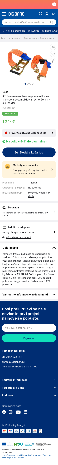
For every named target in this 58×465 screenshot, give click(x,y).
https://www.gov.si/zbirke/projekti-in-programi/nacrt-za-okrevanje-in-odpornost (27, 456)
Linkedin (25, 412)
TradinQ (32, 182)
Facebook (4, 412)
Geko (5, 92)
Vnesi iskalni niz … (25, 22)
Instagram (11, 412)
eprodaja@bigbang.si (13, 362)
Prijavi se (29, 338)
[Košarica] (53, 14)
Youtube (18, 412)
